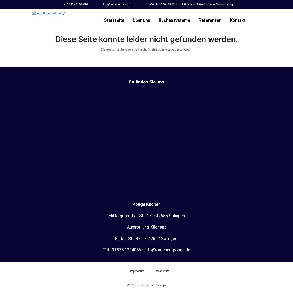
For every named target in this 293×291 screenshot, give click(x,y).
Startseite (114, 20)
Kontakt (238, 20)
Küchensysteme (174, 20)
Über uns (141, 20)
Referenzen (210, 20)
